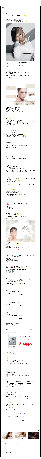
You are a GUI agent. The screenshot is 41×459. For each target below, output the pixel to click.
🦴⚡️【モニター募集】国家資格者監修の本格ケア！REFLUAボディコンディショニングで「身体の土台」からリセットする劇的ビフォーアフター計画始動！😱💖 (33, 440)
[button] (38, 7)
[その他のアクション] (34, 12)
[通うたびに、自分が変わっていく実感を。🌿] (7, 435)
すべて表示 (38, 430)
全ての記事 (3, 7)
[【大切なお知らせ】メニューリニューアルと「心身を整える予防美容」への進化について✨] (20, 435)
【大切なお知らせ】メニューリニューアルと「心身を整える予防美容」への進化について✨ (20, 440)
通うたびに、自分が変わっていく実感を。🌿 (7, 440)
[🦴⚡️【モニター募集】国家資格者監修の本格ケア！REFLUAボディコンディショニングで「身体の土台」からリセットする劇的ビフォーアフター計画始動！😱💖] (33, 435)
